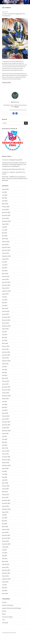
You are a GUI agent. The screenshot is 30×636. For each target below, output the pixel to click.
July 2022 (4, 331)
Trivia (3, 619)
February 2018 (5, 486)
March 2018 (5, 483)
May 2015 (4, 555)
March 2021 (5, 378)
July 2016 (4, 515)
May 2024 (4, 267)
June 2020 (4, 404)
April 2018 (4, 480)
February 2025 (5, 241)
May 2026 (4, 198)
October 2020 (5, 392)
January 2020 (5, 419)
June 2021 (4, 369)
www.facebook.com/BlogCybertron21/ (17, 109)
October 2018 (5, 462)
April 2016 (4, 523)
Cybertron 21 (9, 2)
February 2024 (5, 276)
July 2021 (4, 366)
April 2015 (4, 558)
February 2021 (5, 381)
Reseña (4, 614)
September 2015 (6, 544)
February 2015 (5, 564)
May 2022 (4, 337)
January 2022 (5, 349)
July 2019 (4, 436)
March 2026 (5, 203)
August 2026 (5, 189)
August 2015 (5, 547)
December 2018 (6, 456)
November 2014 (6, 573)
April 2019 (4, 445)
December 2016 (6, 500)
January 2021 (5, 384)
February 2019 (5, 451)
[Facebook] (16, 113)
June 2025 (4, 230)
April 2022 (4, 340)
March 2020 (5, 413)
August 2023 (5, 294)
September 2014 (6, 579)
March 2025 (5, 238)
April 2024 (4, 270)
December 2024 (6, 247)
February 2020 (5, 416)
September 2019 (6, 430)
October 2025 (5, 218)
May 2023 (4, 302)
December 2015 (6, 535)
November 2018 (6, 459)
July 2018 (4, 471)
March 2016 (5, 526)
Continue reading (6, 82)
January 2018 (5, 488)
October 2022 (5, 323)
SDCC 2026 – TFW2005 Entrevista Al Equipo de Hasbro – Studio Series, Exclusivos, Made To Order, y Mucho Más (14, 178)
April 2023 (4, 305)
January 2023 (5, 314)
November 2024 (6, 250)
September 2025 (6, 221)
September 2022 (6, 326)
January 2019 (5, 454)
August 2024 (5, 259)
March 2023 (5, 308)
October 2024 (5, 253)
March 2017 (5, 491)
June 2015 (4, 552)
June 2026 (4, 195)
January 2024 (5, 279)
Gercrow (17, 106)
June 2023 (4, 299)
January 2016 (5, 532)
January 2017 (5, 497)
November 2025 (6, 215)
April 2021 (4, 375)
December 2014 (6, 570)
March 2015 (5, 561)
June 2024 (4, 265)
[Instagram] (13, 113)
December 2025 (6, 212)
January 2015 (5, 567)
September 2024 (6, 256)
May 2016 (4, 520)
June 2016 (4, 518)
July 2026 (4, 192)
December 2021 (6, 352)
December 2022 (6, 317)
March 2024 (5, 273)
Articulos (4, 602)
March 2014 (5, 593)
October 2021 (5, 358)
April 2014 (4, 590)
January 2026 (5, 209)
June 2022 (4, 334)
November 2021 (6, 355)
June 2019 (4, 439)
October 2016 (5, 506)
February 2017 (5, 494)
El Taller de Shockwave (7, 605)
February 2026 (5, 206)
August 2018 (5, 468)
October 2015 (5, 541)
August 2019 (5, 433)
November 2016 (6, 503)
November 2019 (6, 424)
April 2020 (4, 410)
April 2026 (4, 200)
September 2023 (6, 291)
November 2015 (6, 538)
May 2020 (4, 407)
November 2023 (6, 285)
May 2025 (4, 233)
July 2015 (4, 550)
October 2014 (5, 576)
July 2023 (4, 297)
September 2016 (6, 509)
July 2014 (4, 584)
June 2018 (4, 474)
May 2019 (4, 442)
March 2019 (5, 448)
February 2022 (5, 346)
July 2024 (4, 262)
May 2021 (4, 372)
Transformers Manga (7, 617)
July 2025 (4, 227)
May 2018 (4, 477)
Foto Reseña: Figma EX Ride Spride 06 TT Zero (13, 169)
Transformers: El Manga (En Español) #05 (12, 160)
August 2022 (5, 328)
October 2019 (5, 427)
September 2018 (6, 465)
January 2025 (5, 244)
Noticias (4, 611)
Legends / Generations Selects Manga (11, 608)
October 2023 (5, 288)
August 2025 (5, 224)
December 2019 (6, 422)
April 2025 (4, 235)
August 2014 (5, 582)
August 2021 (5, 363)
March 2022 (5, 343)
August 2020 (5, 398)
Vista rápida (5, 622)
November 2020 (6, 390)
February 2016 (5, 529)
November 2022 (6, 320)
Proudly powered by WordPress (9, 632)
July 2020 (4, 401)
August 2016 (5, 512)
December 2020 (6, 387)
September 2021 (6, 360)
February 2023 (5, 311)
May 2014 (4, 587)
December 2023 (6, 282)
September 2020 (6, 395)
